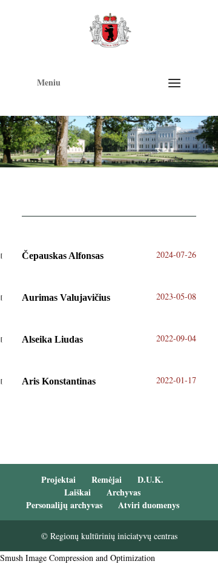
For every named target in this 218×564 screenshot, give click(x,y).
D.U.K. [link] (150, 479)
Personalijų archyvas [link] (64, 505)
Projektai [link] (58, 479)
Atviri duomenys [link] (148, 505)
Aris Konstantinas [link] (59, 381)
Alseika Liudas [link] (52, 339)
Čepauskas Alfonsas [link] (63, 255)
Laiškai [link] (77, 492)
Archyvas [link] (123, 492)
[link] (109, 29)
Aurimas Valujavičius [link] (66, 297)
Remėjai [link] (106, 479)
